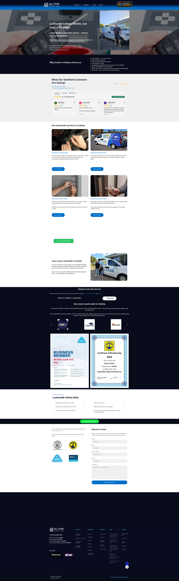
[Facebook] (127, 563)
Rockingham (90, 537)
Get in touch (124, 538)
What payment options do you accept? (108, 406)
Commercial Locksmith (78, 542)
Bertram (94, 293)
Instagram (124, 549)
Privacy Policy (103, 549)
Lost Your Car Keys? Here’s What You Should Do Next (114, 536)
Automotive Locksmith (78, 535)
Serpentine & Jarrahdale (90, 554)
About (94, 5)
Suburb (93, 458)
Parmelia (89, 293)
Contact (101, 5)
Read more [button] (57, 114)
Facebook (124, 546)
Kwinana (100, 293)
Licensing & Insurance (102, 541)
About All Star (103, 534)
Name (93, 439)
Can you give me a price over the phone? (70, 410)
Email (93, 445)
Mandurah (90, 550)
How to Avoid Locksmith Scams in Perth (114, 541)
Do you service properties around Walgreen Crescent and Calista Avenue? (108, 411)
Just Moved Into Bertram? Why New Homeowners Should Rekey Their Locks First (114, 548)
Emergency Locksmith (78, 547)
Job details (94, 464)
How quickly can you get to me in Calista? (70, 406)
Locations (85, 5)
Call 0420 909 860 (125, 535)
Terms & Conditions (102, 545)
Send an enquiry (123, 542)
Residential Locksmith (80, 538)
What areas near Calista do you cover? (70, 403)
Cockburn (90, 540)
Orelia (84, 293)
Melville (89, 543)
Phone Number (95, 451)
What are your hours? (108, 403)
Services (77, 5)
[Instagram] (127, 567)
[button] (124, 4)
